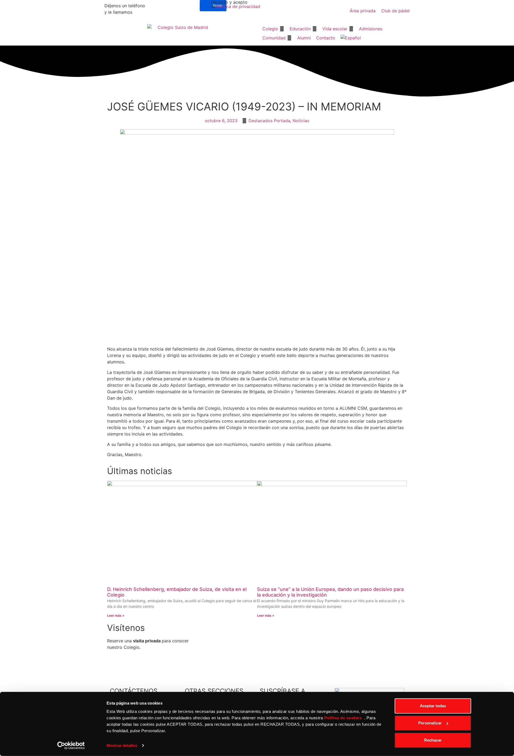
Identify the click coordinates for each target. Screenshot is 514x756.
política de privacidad (238, 6)
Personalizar (430, 723)
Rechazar (433, 740)
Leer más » (115, 615)
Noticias (301, 120)
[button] (273, 28)
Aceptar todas (433, 705)
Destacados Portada (269, 120)
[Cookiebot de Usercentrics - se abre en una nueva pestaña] (71, 746)
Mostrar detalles (122, 745)
